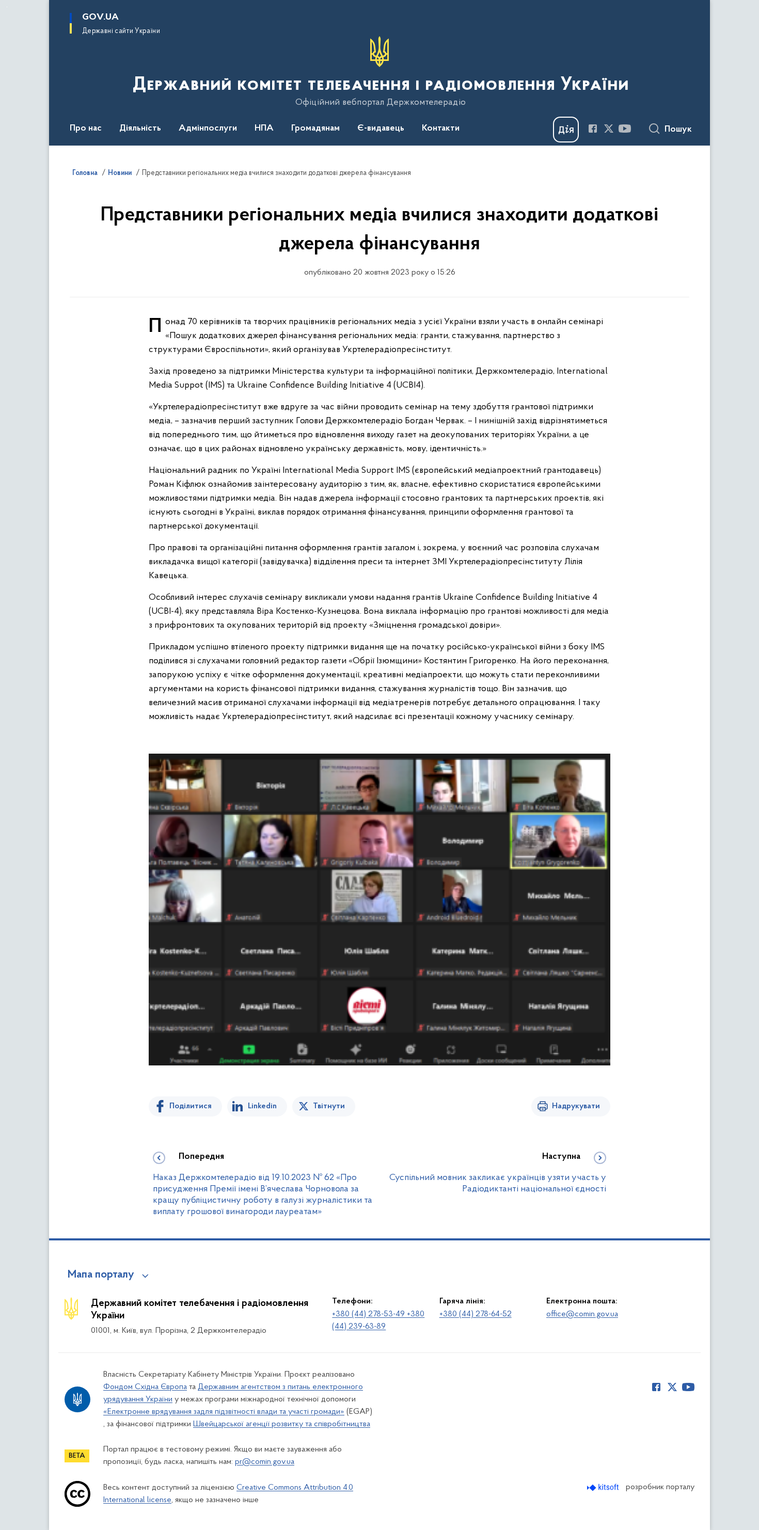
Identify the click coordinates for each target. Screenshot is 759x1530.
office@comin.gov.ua (582, 1314)
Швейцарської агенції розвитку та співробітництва (281, 1424)
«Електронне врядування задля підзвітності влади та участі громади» (223, 1412)
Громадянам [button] (315, 128)
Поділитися (190, 1106)
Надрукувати (576, 1106)
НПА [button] (264, 128)
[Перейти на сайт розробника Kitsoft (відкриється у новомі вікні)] (604, 1487)
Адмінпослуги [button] (208, 128)
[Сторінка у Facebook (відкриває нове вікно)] (593, 128)
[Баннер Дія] (566, 129)
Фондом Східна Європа (145, 1387)
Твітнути (329, 1106)
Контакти (441, 128)
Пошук (678, 129)
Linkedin (262, 1106)
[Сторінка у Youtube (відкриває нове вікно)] (625, 128)
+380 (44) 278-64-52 (475, 1314)
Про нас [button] (86, 128)
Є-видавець (380, 128)
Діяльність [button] (140, 128)
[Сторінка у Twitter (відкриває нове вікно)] (609, 128)
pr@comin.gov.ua (264, 1462)
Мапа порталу (101, 1275)
